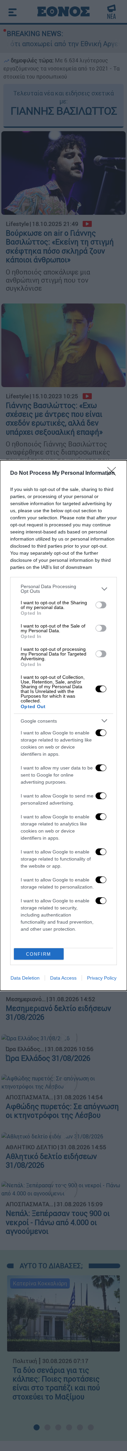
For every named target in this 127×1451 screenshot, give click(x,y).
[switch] (101, 605)
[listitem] (63, 588)
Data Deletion (25, 978)
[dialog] (63, 725)
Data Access (63, 978)
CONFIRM (38, 954)
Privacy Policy (102, 978)
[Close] (113, 473)
